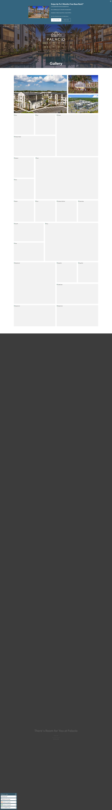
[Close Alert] (110, 1)
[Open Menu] (108, 27)
